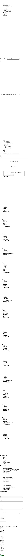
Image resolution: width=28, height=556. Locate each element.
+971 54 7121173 (6, 480)
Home (4, 4)
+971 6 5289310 (6, 481)
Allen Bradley (8, 10)
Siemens (7, 8)
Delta (6, 9)
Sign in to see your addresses (2, 552)
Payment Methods (6, 462)
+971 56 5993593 (6, 488)
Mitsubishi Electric (9, 6)
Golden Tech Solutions (7, 485)
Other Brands (8, 11)
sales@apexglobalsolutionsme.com (10, 470)
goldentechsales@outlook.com (9, 487)
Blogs (4, 14)
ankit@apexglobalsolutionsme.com (10, 478)
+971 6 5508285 (6, 472)
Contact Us (5, 15)
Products (4, 5)
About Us (5, 12)
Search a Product (3, 58)
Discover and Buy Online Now (13, 94)
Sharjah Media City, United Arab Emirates (11, 469)
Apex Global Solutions (7, 468)
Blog (4, 461)
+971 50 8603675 (6, 471)
